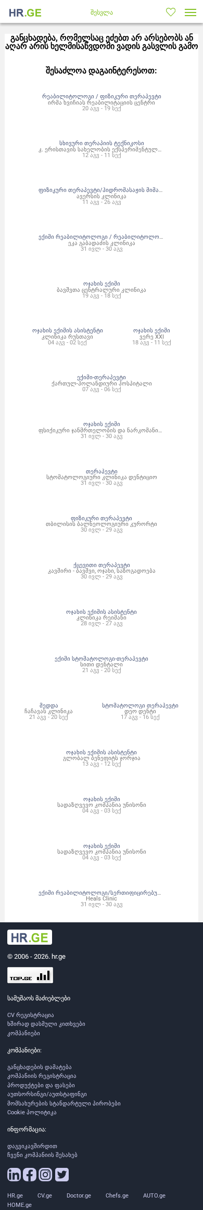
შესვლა (102, 12)
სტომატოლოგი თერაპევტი (140, 705)
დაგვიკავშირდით (32, 1146)
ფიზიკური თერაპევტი (101, 518)
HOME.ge (19, 1205)
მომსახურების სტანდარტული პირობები (64, 1103)
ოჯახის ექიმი (101, 283)
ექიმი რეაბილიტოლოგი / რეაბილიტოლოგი (102, 236)
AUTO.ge (154, 1195)
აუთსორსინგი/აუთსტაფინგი (47, 1094)
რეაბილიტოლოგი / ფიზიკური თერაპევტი (101, 96)
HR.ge (15, 1195)
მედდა (49, 705)
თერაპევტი (102, 471)
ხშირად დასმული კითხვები (46, 1024)
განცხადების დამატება (39, 1067)
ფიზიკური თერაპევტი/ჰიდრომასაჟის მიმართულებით (115, 190)
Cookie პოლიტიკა (32, 1112)
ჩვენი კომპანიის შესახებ (42, 1155)
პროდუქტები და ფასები (41, 1085)
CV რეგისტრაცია (30, 1015)
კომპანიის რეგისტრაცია (42, 1076)
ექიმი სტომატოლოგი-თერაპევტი (101, 658)
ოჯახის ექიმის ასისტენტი (67, 330)
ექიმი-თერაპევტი (101, 377)
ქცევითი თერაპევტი (101, 565)
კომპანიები (23, 1033)
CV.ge (44, 1195)
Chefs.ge (117, 1195)
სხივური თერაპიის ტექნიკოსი (101, 143)
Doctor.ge (79, 1195)
